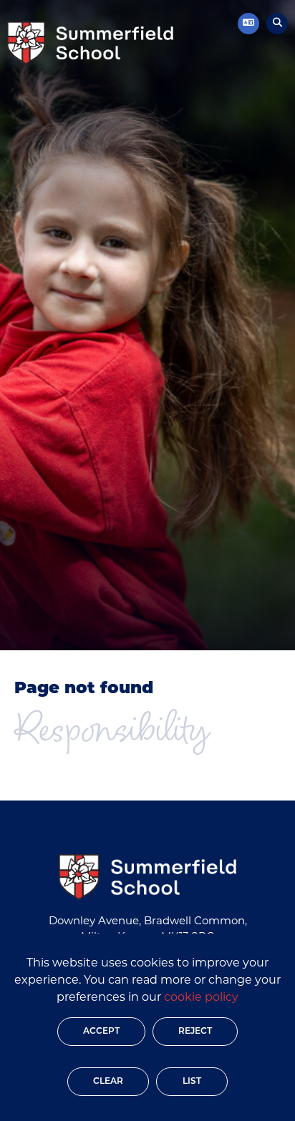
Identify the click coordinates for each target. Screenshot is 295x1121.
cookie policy (201, 998)
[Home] (90, 42)
